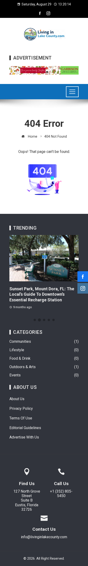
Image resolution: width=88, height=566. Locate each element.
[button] (35, 320)
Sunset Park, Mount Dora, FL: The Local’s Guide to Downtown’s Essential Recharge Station (41, 294)
